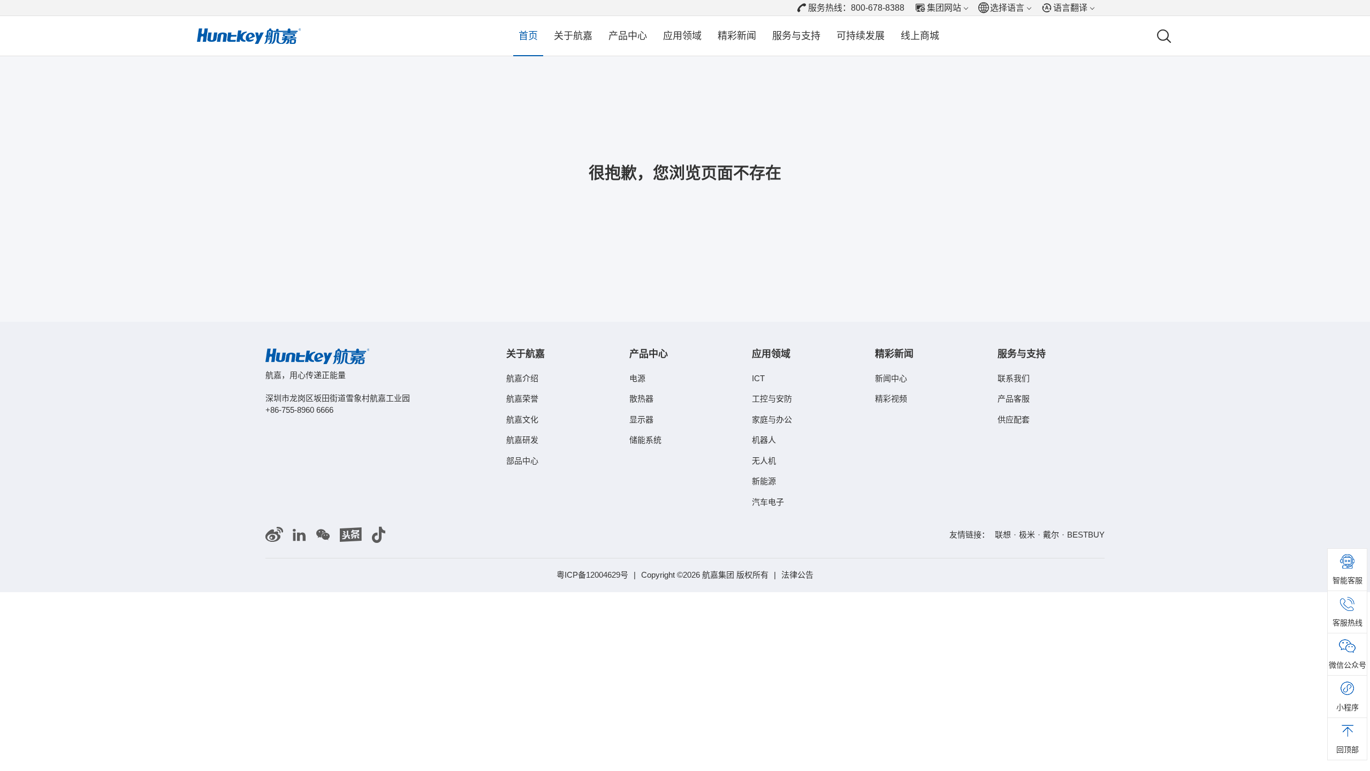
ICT (758, 378)
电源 (637, 378)
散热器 (641, 398)
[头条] (350, 535)
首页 (528, 36)
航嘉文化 (522, 419)
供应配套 (1014, 419)
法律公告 (797, 574)
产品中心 (627, 36)
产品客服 (1014, 398)
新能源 (764, 481)
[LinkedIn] (299, 535)
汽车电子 (768, 502)
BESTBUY (1086, 534)
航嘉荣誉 (522, 398)
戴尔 (1051, 534)
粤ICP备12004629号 (592, 574)
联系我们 (1014, 378)
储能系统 (645, 439)
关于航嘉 (573, 36)
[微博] (274, 535)
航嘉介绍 (522, 378)
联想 (1003, 534)
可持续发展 (860, 36)
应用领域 (682, 36)
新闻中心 (891, 378)
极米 (1027, 534)
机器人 (764, 439)
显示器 (641, 419)
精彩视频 (891, 398)
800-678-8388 (877, 8)
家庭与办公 (772, 419)
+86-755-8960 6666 (299, 409)
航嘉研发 (522, 439)
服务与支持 (796, 36)
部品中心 (522, 460)
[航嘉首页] (249, 36)
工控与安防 (772, 398)
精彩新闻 (737, 36)
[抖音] (378, 535)
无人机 (764, 460)
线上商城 (920, 36)
